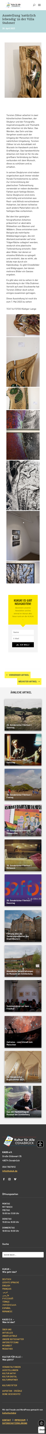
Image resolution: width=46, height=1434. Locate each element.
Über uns (7, 1329)
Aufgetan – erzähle (12, 1390)
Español (6, 1308)
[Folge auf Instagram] (9, 1179)
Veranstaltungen (11, 1366)
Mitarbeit (7, 1345)
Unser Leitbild (9, 1335)
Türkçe (6, 1301)
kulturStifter (9, 1385)
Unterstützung (10, 1342)
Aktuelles (7, 1332)
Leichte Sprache (10, 1282)
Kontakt (6, 1420)
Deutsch (6, 1279)
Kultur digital (9, 1376)
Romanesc (7, 1311)
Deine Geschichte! (11, 1394)
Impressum (20, 1420)
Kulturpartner (10, 1379)
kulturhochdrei (9, 1412)
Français (6, 1288)
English (6, 1285)
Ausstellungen (10, 1370)
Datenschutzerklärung (14, 1423)
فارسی (5, 1295)
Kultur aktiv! (9, 1373)
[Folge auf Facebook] (4, 1179)
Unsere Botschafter (13, 1339)
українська (9, 1304)
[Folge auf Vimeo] (15, 1179)
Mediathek (7, 1348)
